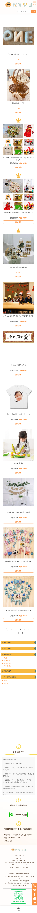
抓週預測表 (7, 663)
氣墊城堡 (7, 683)
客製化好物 (7, 666)
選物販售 (7, 660)
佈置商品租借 (7, 648)
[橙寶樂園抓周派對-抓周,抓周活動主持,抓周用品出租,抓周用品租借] (18, 4)
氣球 (5, 658)
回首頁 (18, 911)
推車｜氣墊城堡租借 (9, 677)
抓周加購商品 (7, 654)
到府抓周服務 (7, 671)
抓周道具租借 (7, 642)
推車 (5, 680)
